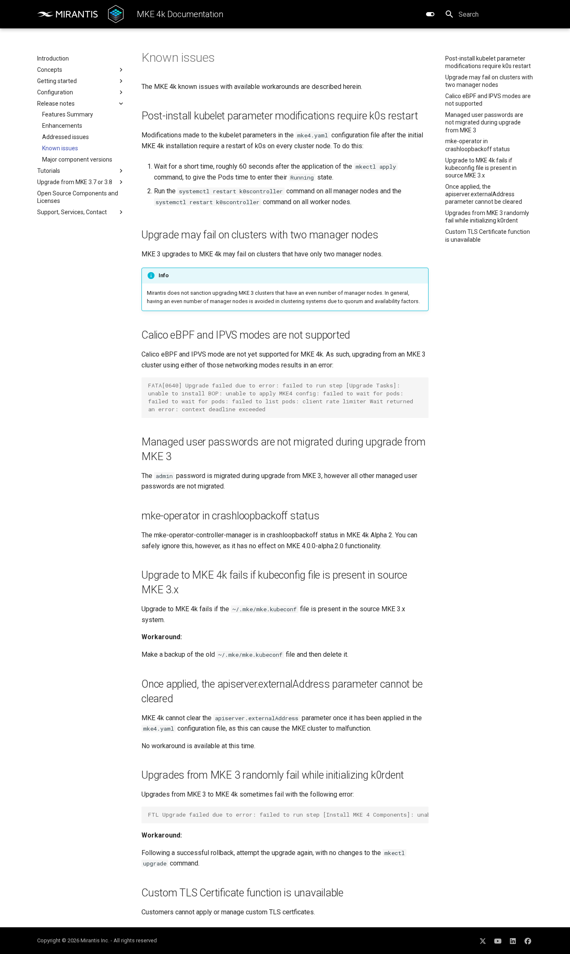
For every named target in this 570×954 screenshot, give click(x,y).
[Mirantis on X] (482, 940)
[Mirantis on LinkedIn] (513, 940)
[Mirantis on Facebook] (528, 940)
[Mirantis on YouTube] (497, 940)
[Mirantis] (67, 14)
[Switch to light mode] (430, 14)
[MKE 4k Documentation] (116, 14)
